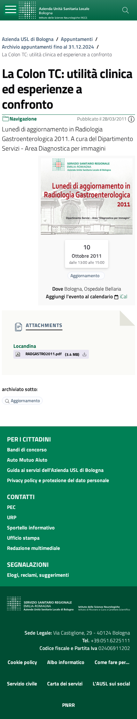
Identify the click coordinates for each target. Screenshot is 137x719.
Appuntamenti (77, 39)
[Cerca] (125, 10)
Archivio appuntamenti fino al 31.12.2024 (48, 47)
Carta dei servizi (65, 683)
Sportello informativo (31, 527)
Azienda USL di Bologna (28, 39)
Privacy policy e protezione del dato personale (58, 480)
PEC (11, 507)
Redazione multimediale (33, 548)
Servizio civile (22, 683)
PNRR (68, 705)
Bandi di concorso (27, 449)
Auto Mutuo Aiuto (27, 460)
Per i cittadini (29, 439)
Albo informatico (65, 662)
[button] (131, 118)
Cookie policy (22, 662)
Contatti (21, 497)
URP (11, 517)
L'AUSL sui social (111, 683)
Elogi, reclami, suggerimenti (38, 575)
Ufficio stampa (23, 538)
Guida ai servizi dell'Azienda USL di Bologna (55, 470)
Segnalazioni (28, 564)
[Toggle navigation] (11, 9)
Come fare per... (112, 662)
